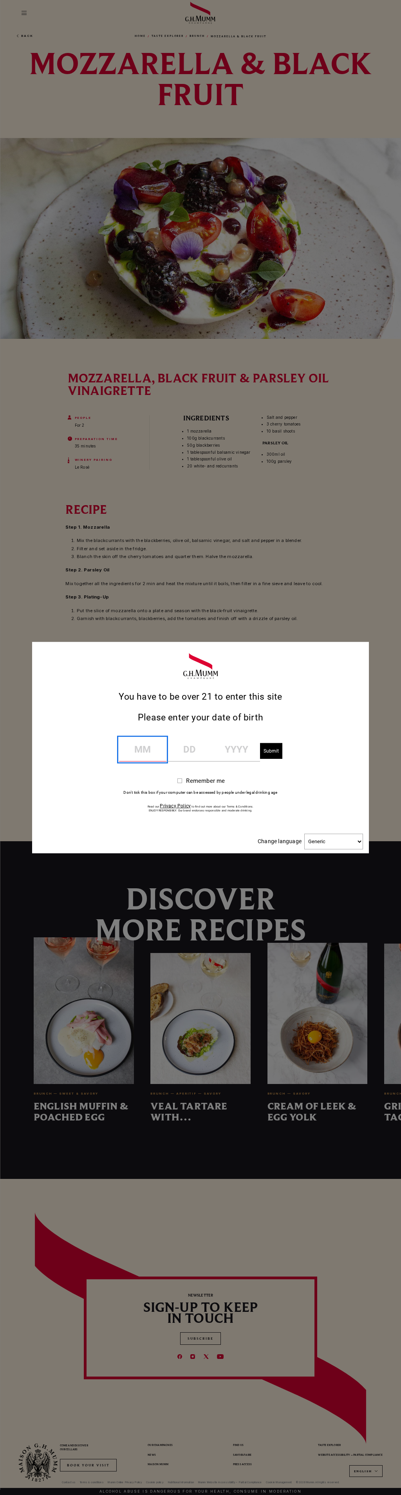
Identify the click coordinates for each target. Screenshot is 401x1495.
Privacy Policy (175, 805)
